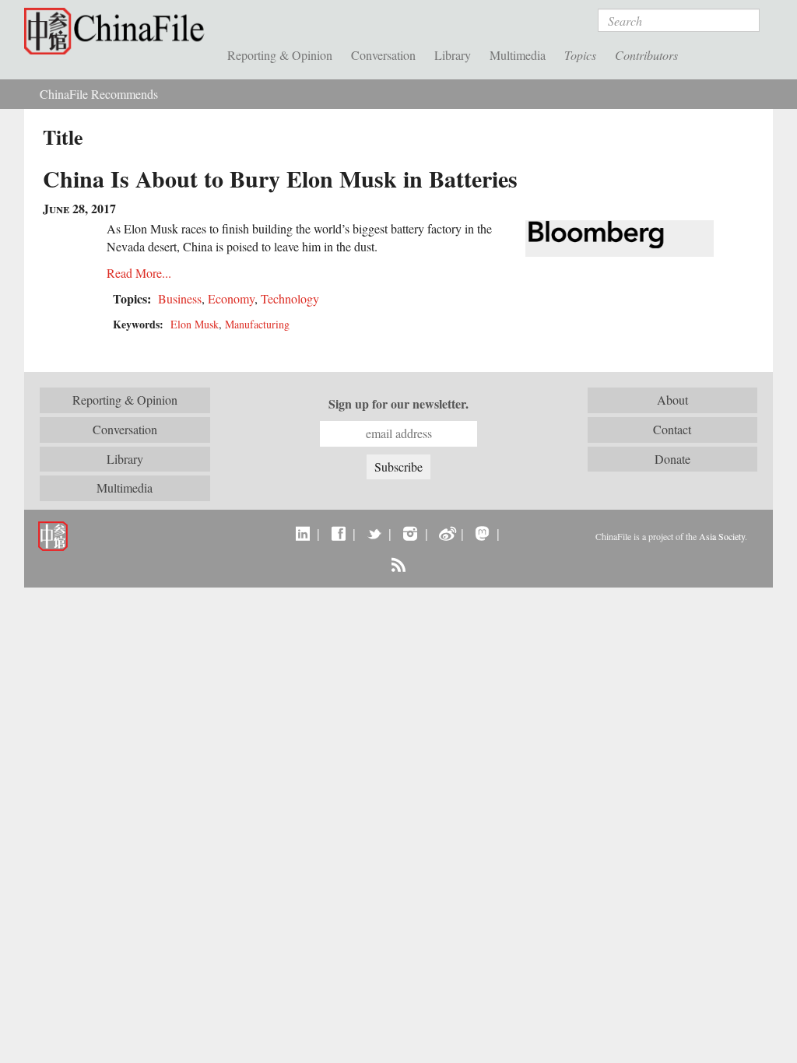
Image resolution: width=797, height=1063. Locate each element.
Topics (580, 55)
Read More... (139, 273)
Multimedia (518, 55)
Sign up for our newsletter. (398, 403)
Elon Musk (194, 324)
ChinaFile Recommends (99, 94)
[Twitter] (374, 533)
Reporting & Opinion (279, 55)
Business (180, 298)
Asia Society (722, 536)
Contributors (646, 55)
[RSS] (398, 564)
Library (452, 55)
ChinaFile (118, 31)
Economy (231, 298)
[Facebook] (338, 533)
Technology (290, 298)
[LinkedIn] (302, 533)
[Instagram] (410, 533)
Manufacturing (257, 324)
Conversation (383, 55)
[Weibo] (446, 533)
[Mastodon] (482, 533)
